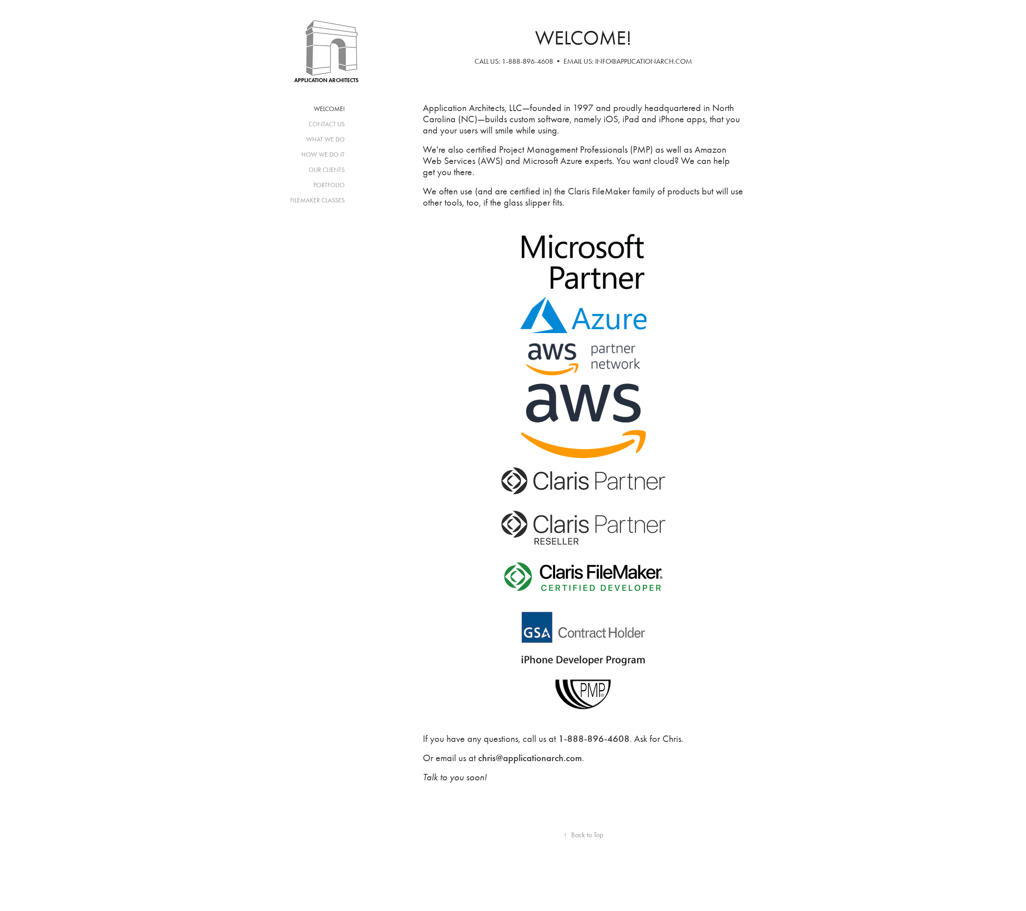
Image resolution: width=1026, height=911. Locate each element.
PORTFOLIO (329, 185)
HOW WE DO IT (323, 154)
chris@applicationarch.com (530, 758)
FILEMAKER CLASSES (317, 200)
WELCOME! (329, 109)
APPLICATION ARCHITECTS (326, 80)
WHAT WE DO (325, 139)
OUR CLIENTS (327, 170)
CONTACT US (327, 124)
